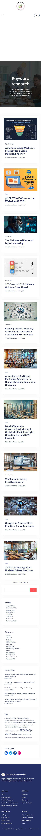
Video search (7, 737)
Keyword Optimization (13, 648)
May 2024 (9, 618)
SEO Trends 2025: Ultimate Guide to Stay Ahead (19, 286)
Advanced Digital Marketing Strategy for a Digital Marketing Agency (20, 150)
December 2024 (11, 608)
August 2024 (10, 612)
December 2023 (11, 621)
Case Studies (30, 720)
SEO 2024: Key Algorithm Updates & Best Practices (19, 569)
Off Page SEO (10, 652)
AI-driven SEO (7, 718)
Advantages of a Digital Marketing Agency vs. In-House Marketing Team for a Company (20, 380)
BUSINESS (9, 640)
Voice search (14, 737)
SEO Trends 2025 (27, 734)
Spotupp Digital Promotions (16, 775)
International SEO (10, 727)
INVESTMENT (10, 646)
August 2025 (10, 606)
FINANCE (9, 644)
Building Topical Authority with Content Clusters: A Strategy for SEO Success (19, 331)
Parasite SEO (16, 731)
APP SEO (9, 638)
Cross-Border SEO (29, 723)
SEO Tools (20, 734)
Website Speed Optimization (25, 737)
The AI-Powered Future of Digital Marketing (19, 242)
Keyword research (22, 727)
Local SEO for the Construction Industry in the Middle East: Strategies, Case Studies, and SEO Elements (20, 432)
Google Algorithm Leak (27, 725)
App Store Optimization (10, 720)
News (6, 194)
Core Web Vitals (18, 722)
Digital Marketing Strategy (10, 725)
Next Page (24, 582)
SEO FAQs (25, 730)
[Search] (33, 590)
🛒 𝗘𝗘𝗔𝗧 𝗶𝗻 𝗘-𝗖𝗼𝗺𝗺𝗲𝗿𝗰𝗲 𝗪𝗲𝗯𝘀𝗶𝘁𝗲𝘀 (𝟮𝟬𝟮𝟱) (19, 200)
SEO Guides (10, 734)
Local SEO (8, 731)
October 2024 (10, 610)
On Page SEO (8, 324)
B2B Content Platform (21, 720)
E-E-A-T (19, 725)
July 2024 (9, 614)
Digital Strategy (9, 144)
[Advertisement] (20, 39)
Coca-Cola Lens (8, 722)
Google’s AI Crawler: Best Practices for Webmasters (19, 525)
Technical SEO (9, 475)
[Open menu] (2, 15)
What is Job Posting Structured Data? (16, 480)
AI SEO (7, 236)
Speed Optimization (12, 657)
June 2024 (9, 616)
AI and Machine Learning (20, 718)
